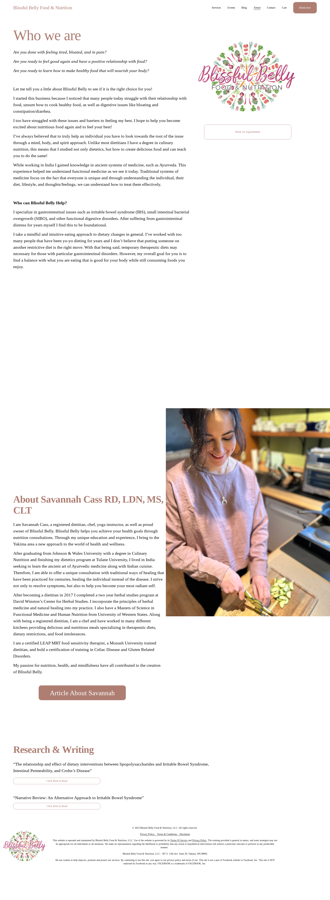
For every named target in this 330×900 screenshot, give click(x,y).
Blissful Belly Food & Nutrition (42, 7)
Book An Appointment (247, 131)
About (257, 7)
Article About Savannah (82, 693)
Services (216, 7)
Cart (284, 7)
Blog (244, 7)
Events (231, 7)
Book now (305, 7)
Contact (271, 7)
